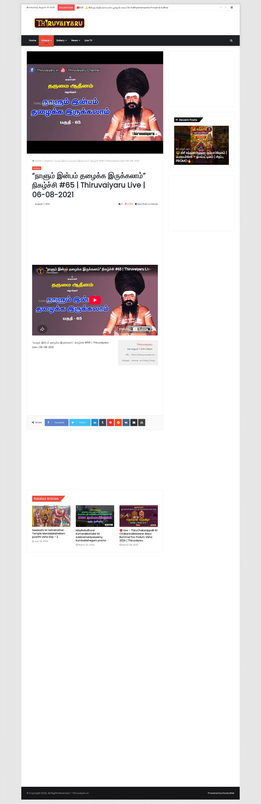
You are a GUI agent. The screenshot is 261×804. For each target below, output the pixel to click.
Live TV (88, 40)
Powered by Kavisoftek (221, 793)
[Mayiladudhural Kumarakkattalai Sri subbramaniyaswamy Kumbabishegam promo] (95, 516)
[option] (201, 145)
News (74, 40)
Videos (45, 40)
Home (32, 40)
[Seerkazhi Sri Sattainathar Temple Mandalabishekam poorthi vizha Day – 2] (51, 516)
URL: (127, 354)
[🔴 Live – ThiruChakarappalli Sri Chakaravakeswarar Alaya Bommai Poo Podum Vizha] (138, 516)
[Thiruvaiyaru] (59, 23)
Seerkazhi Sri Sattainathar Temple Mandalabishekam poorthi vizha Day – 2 (48, 533)
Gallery (60, 40)
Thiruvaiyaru (144, 344)
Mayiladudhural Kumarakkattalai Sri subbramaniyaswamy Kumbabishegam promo (91, 535)
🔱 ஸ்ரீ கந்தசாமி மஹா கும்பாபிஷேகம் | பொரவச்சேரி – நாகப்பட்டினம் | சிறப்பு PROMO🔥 (201, 156)
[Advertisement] (166, 22)
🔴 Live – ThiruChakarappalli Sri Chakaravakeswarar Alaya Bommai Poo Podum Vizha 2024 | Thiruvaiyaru (138, 535)
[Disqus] (95, 605)
